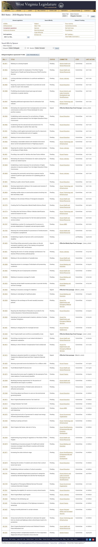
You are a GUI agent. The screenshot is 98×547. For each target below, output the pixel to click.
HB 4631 (5, 251)
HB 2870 (5, 463)
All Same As (37, 35)
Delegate (5, 48)
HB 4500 (5, 317)
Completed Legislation (10, 28)
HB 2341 (5, 526)
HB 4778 (5, 205)
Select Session (74, 14)
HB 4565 (5, 270)
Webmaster (63, 543)
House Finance (64, 154)
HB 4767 (5, 224)
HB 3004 (5, 408)
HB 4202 (5, 363)
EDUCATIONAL (76, 10)
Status (52, 59)
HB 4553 (5, 283)
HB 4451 (5, 327)
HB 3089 (5, 380)
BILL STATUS (41, 10)
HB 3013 (5, 404)
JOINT (30, 10)
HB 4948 (5, 91)
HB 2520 (5, 499)
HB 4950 (5, 85)
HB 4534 (5, 294)
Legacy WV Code (21, 539)
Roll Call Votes (69, 28)
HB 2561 (5, 490)
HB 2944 (5, 421)
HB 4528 (5, 300)
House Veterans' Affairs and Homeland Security (66, 511)
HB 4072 (5, 374)
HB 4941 (5, 131)
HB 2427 (5, 509)
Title (13, 59)
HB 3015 (5, 399)
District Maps (38, 539)
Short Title (37, 26)
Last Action (90, 59)
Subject (36, 23)
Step (77, 59)
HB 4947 (5, 101)
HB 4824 (5, 186)
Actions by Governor (9, 30)
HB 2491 (5, 503)
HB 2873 (5, 444)
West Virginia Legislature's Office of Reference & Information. (34, 543)
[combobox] (15, 37)
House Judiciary (64, 78)
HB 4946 (5, 108)
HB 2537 (5, 494)
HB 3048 (5, 393)
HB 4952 (5, 70)
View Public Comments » (72, 36)
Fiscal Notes (68, 30)
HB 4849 (5, 165)
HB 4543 (5, 289)
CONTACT (87, 10)
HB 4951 (5, 78)
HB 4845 (5, 173)
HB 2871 (5, 452)
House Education (65, 85)
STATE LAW (53, 10)
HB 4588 (5, 264)
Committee (63, 59)
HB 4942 (5, 124)
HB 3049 (5, 387)
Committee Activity (71, 26)
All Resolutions (7, 26)
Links (71, 539)
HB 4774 (5, 211)
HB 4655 (5, 243)
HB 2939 (5, 427)
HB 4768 (5, 218)
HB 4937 (5, 137)
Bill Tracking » (69, 34)
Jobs (68, 539)
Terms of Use (53, 543)
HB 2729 (5, 484)
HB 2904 (5, 437)
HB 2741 (5, 473)
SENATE (7, 10)
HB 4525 (5, 311)
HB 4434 (5, 334)
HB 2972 (5, 414)
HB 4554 (5, 277)
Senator (32, 48)
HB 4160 (5, 368)
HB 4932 (5, 148)
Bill (4, 59)
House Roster (55, 539)
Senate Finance (64, 532)
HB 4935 (5, 141)
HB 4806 (5, 192)
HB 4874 (5, 158)
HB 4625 (5, 258)
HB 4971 (5, 63)
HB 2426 (5, 518)
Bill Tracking (12, 539)
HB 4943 (5, 116)
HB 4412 (5, 355)
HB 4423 (5, 338)
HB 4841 (5, 182)
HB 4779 (5, 199)
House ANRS (63, 224)
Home (75, 539)
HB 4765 (5, 230)
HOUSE (18, 10)
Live (61, 539)
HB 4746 (5, 237)
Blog (64, 539)
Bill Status (5, 539)
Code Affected (38, 32)
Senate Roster (46, 539)
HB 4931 (5, 154)
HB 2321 (5, 532)
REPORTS (64, 10)
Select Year (65, 14)
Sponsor (36, 28)
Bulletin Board (30, 539)
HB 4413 (5, 344)
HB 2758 (5, 469)
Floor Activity (69, 23)
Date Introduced (39, 30)
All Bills (5, 23)
